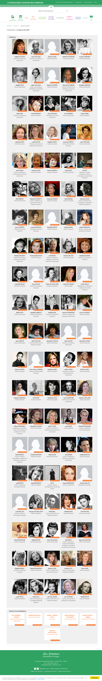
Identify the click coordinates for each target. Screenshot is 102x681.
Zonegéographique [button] (12, 19)
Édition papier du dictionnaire (59, 668)
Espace (64, 671)
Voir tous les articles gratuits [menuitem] (64, 2)
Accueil (9, 26)
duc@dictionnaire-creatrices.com (51, 665)
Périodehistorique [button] (20, 19)
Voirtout (91, 19)
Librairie (50, 671)
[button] (26, 18)
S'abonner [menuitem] (78, 2)
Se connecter (88, 2)
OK (67, 11)
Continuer (95, 678)
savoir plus (41, 679)
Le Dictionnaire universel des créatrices (25, 2)
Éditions (37, 671)
